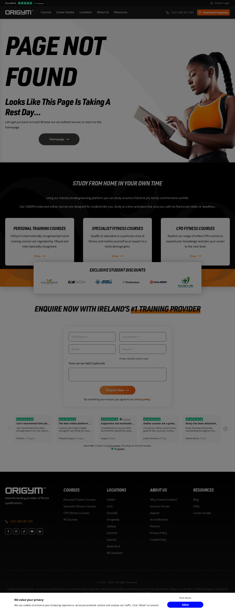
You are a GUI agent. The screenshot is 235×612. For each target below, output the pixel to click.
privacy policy (142, 399)
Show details (185, 597)
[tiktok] (24, 531)
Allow (185, 604)
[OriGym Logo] (25, 489)
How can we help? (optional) (87, 363)
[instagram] (16, 531)
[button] (19, 521)
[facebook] (8, 531)
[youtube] (32, 531)
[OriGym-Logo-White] (19, 11)
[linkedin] (40, 531)
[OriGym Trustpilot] (24, 3)
